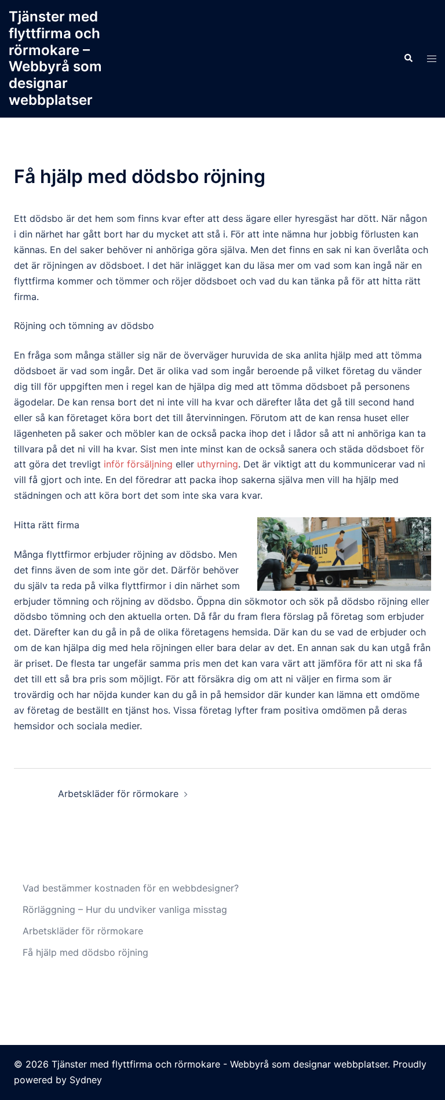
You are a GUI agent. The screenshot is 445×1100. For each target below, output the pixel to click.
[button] (408, 58)
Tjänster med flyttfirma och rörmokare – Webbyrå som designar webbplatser (55, 58)
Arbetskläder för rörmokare (118, 793)
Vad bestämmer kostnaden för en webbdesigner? (131, 888)
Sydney (86, 1080)
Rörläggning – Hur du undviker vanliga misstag (125, 909)
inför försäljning (138, 464)
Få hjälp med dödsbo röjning (85, 952)
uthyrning (217, 464)
